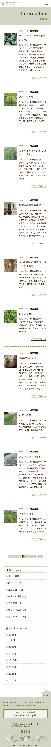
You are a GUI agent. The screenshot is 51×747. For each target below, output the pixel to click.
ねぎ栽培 (30, 702)
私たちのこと (14, 609)
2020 (11, 680)
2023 (11, 660)
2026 (11, 634)
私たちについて (17, 702)
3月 (12, 639)
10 (29, 556)
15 (32, 556)
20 (35, 556)
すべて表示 (13, 576)
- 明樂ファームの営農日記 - (26, 714)
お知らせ (12, 582)
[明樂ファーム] (10, 3)
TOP (6, 702)
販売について (9, 706)
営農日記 (12, 589)
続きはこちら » (38, 77)
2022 (11, 666)
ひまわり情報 (14, 596)
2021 (11, 673)
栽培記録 (12, 603)
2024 (11, 653)
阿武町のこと (14, 616)
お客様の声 (40, 702)
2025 (11, 646)
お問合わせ (31, 706)
